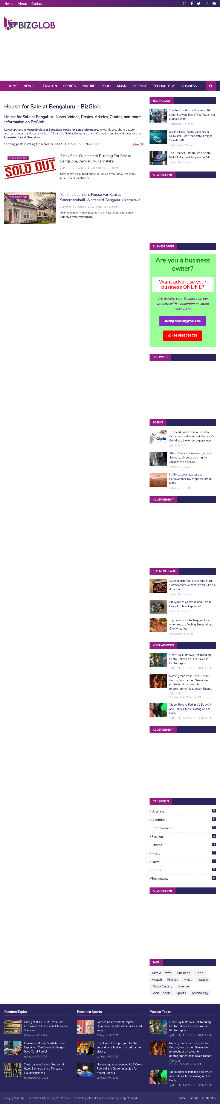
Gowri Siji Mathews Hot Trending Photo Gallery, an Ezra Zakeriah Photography (190, 659)
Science (183, 986)
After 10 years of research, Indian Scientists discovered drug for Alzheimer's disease (190, 458)
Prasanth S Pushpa (74, 168)
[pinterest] (213, 3)
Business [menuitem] (189, 86)
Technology (183, 878)
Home (9, 4)
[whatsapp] (184, 3)
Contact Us (209, 1098)
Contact (37, 4)
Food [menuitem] (106, 86)
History (172, 979)
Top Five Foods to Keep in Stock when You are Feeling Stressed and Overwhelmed (191, 624)
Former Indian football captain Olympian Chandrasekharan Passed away (119, 1026)
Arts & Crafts (161, 973)
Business (183, 811)
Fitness (183, 845)
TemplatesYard (128, 1098)
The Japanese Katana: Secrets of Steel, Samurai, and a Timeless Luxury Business (44, 1069)
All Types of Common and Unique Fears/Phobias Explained (190, 604)
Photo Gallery (162, 986)
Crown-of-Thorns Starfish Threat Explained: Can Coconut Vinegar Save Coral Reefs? (44, 1047)
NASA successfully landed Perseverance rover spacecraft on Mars (190, 479)
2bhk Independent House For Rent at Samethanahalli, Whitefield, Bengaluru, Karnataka (100, 197)
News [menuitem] (29, 86)
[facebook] (191, 3)
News (183, 861)
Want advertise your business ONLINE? (182, 284)
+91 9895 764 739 (184, 336)
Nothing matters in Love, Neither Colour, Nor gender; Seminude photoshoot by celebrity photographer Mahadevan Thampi (190, 682)
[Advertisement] (142, 44)
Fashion (183, 836)
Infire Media (94, 1098)
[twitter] (199, 3)
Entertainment (183, 828)
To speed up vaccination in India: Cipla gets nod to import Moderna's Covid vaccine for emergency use (191, 436)
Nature (202, 979)
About (22, 4)
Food (199, 973)
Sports (183, 870)
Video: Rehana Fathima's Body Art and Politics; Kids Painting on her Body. (190, 709)
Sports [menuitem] (69, 86)
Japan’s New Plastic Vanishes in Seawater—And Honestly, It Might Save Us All (190, 136)
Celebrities (183, 819)
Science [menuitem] (140, 86)
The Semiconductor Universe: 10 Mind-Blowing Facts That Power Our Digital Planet (192, 115)
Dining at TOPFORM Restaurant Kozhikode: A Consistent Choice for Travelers (46, 1026)
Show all (137, 144)
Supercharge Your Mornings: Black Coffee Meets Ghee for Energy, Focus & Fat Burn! (192, 585)
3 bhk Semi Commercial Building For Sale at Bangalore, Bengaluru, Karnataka (95, 158)
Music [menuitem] (122, 86)
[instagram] (206, 3)
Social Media (161, 993)
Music (183, 853)
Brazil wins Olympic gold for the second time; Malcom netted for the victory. (119, 1047)
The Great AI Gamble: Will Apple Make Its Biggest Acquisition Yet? (190, 155)
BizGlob (176, 668)
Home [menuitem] (12, 86)
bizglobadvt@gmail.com (184, 321)
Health (157, 979)
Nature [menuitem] (88, 86)
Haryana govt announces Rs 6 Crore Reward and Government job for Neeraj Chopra (119, 1069)
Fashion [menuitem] (50, 86)
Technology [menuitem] (164, 86)
